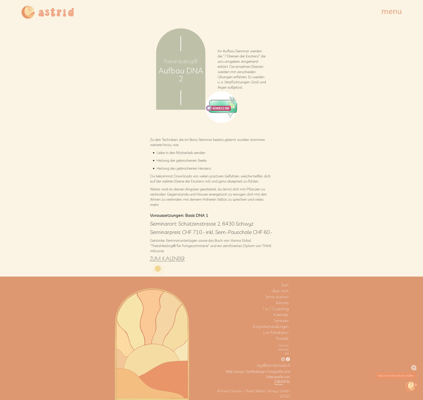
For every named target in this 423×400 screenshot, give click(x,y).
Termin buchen (277, 296)
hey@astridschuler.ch (273, 365)
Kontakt (282, 338)
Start (285, 285)
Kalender (281, 314)
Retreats (282, 302)
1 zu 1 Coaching (276, 308)
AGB (286, 353)
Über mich (280, 290)
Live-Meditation (276, 332)
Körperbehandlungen (271, 326)
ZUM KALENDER (167, 258)
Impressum (284, 345)
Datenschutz (283, 349)
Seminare (281, 320)
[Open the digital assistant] (410, 386)
